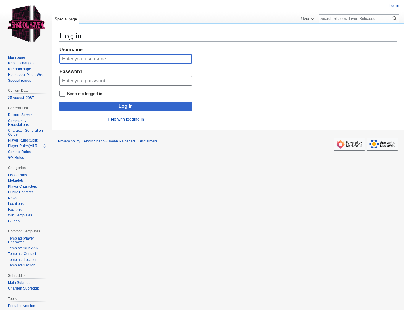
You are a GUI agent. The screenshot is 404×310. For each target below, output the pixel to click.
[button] (307, 18)
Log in (126, 106)
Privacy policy (69, 141)
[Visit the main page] (26, 23)
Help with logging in (126, 119)
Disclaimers (147, 141)
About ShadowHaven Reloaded (109, 141)
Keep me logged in (84, 93)
